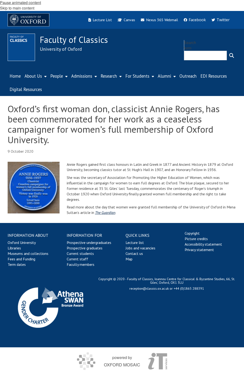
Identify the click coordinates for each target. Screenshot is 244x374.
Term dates (17, 264)
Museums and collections (28, 253)
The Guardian (105, 212)
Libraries (14, 248)
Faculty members (80, 264)
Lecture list (135, 242)
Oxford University (22, 242)
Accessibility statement (203, 244)
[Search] (231, 55)
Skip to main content (17, 8)
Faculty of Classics (74, 39)
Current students (80, 253)
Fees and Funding (21, 259)
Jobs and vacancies (140, 248)
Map (129, 259)
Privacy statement (199, 249)
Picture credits (196, 238)
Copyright (192, 233)
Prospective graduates (84, 248)
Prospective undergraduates (89, 242)
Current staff (77, 259)
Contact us (134, 253)
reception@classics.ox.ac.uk (149, 288)
